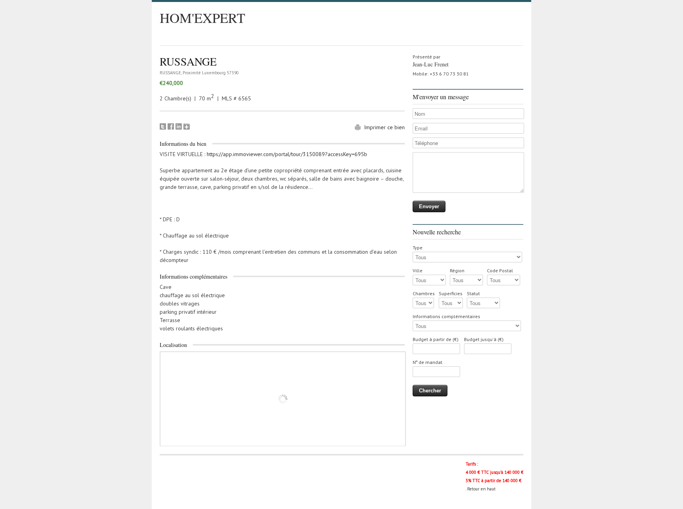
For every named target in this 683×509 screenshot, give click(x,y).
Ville (418, 270)
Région (457, 270)
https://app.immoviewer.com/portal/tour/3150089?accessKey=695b (287, 154)
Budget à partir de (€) (435, 339)
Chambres (424, 293)
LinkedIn (178, 126)
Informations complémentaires (446, 316)
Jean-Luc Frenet (431, 64)
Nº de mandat (427, 362)
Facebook (171, 126)
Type (418, 248)
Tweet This (163, 126)
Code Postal (500, 270)
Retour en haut (481, 489)
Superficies (450, 293)
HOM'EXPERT (202, 17)
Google (186, 126)
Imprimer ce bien (384, 127)
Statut (473, 293)
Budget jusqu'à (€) (484, 339)
